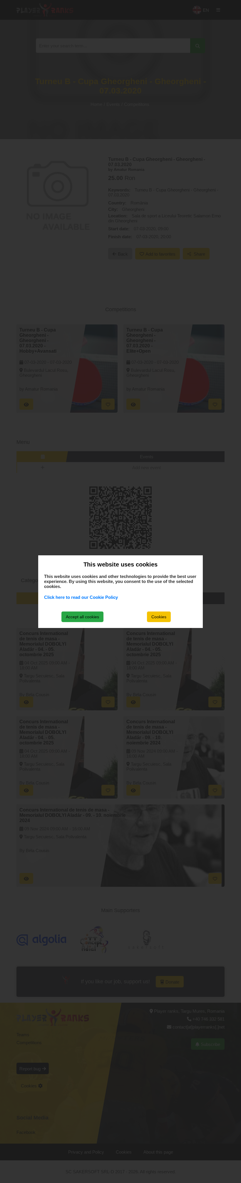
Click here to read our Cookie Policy (81, 597)
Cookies (158, 616)
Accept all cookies (82, 616)
